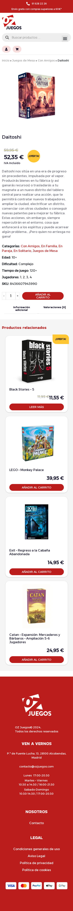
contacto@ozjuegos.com (36, 766)
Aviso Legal (36, 856)
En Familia (49, 246)
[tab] (21, 309)
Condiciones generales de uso (36, 849)
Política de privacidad (36, 863)
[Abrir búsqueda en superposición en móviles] (36, 37)
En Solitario (22, 251)
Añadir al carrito (43, 296)
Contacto (36, 823)
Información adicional (21, 308)
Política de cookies (36, 870)
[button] (65, 38)
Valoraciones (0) (54, 307)
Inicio (5, 60)
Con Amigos (46, 60)
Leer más (36, 407)
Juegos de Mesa (23, 60)
